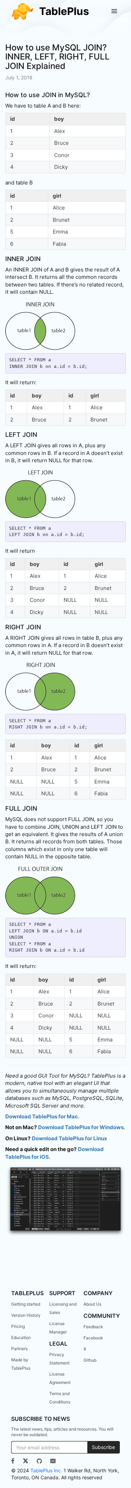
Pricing (18, 1326)
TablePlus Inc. (46, 1470)
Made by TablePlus (20, 1364)
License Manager (58, 1328)
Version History (26, 1315)
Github (89, 1360)
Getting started (25, 1304)
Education (21, 1337)
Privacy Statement (59, 1358)
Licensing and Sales (63, 1308)
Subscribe (103, 1447)
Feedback (93, 1326)
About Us (92, 1304)
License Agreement (60, 1378)
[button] (114, 11)
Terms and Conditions (59, 1397)
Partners (19, 1348)
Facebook (93, 1337)
